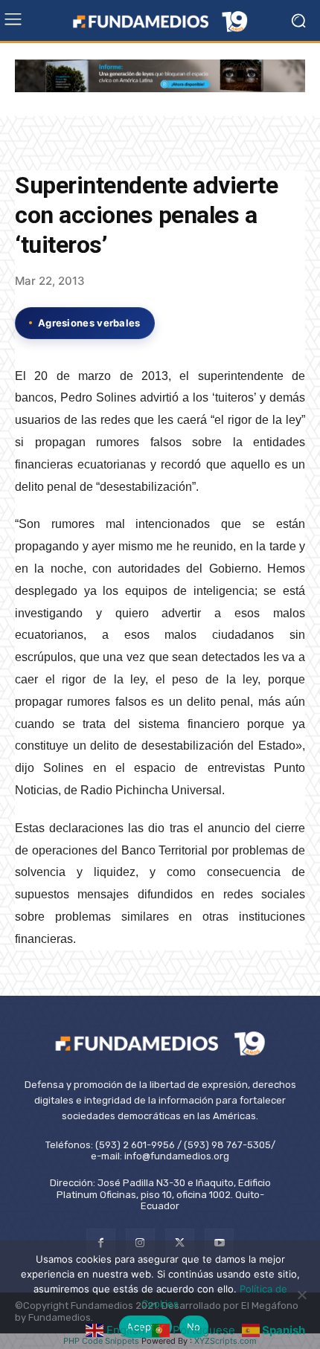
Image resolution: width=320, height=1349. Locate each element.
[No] (301, 1294)
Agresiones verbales (89, 323)
